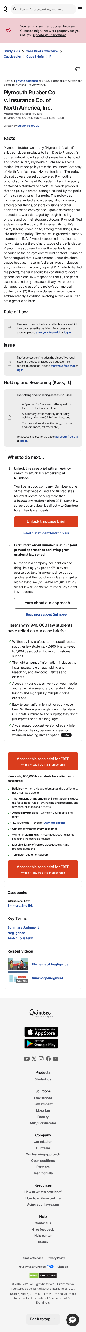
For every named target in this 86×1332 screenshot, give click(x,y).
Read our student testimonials (46, 533)
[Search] (15, 9)
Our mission (43, 1142)
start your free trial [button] (48, 332)
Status (43, 1242)
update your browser (49, 35)
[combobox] (43, 9)
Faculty (43, 1116)
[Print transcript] (77, 69)
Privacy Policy (56, 1258)
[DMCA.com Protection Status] (43, 1275)
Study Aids (12, 51)
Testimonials (43, 1173)
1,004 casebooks (54, 822)
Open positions (43, 1160)
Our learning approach (43, 1154)
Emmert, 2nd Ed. (20, 905)
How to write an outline (42, 1198)
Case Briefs (35, 56)
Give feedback (43, 1229)
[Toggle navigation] (80, 8)
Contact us (43, 1223)
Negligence (16, 933)
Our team (43, 1148)
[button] (46, 521)
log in (67, 332)
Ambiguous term (20, 938)
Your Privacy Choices (32, 1266)
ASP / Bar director (43, 1123)
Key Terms (17, 918)
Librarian (43, 1110)
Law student (43, 1104)
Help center (43, 1235)
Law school (43, 1098)
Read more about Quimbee (46, 614)
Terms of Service (32, 1258)
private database (27, 81)
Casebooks (12, 56)
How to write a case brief (43, 1192)
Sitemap (62, 1266)
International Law (18, 901)
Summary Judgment (23, 927)
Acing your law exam (43, 1204)
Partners (43, 1167)
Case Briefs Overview (42, 51)
